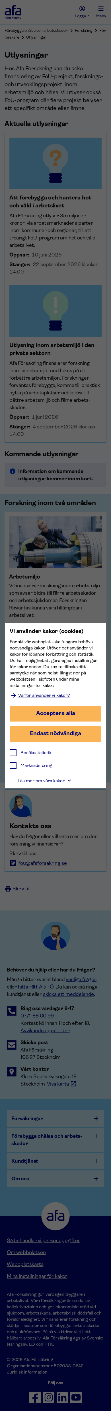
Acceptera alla (55, 713)
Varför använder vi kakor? (44, 695)
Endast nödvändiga (55, 733)
